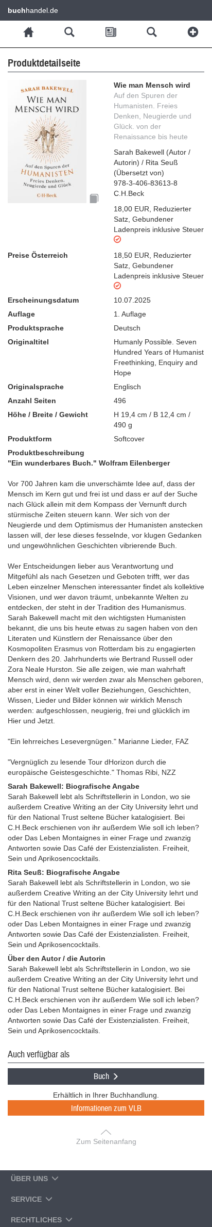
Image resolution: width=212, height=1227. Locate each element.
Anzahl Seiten (32, 400)
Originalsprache (36, 387)
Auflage (21, 314)
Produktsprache (36, 328)
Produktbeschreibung (46, 453)
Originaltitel (28, 342)
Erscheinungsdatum (43, 300)
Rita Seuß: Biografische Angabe (64, 872)
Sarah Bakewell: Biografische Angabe (73, 786)
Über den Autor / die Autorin (56, 958)
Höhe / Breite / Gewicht (48, 414)
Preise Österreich (38, 255)
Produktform (29, 439)
